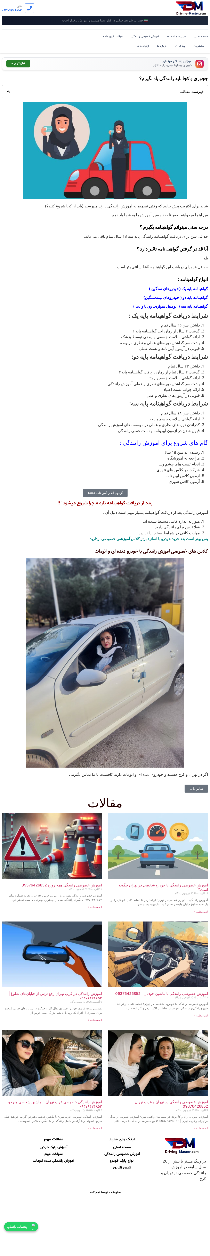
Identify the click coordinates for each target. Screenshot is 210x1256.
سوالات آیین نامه (113, 37)
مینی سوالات (178, 37)
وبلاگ (182, 46)
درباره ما (162, 46)
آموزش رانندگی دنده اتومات (53, 1160)
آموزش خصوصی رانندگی (145, 37)
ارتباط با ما (143, 46)
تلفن (19, 6)
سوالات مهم (54, 1153)
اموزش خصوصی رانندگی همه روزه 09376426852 (62, 885)
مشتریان (199, 46)
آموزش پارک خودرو (53, 1146)
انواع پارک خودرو (122, 1160)
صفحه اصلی (201, 37)
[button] (8, 91)
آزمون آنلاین (122, 1167)
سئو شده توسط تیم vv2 (105, 1192)
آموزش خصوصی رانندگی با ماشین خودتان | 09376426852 (161, 993)
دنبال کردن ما (18, 63)
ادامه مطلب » (201, 911)
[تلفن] (29, 8)
